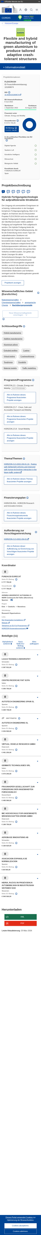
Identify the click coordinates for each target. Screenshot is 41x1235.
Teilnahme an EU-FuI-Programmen (17, 626)
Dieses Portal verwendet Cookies (19, 1217)
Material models (10, 368)
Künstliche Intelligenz (12, 154)
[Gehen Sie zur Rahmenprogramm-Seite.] (20, 32)
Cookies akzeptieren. (20, 1226)
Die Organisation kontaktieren (16, 620)
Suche (31, 9)
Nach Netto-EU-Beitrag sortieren (20, 645)
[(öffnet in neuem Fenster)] (9, 9)
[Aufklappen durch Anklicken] (37, 655)
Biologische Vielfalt (11, 163)
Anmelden (20, 9)
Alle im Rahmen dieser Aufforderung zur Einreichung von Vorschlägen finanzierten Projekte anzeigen (20, 550)
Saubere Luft (9, 150)
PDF (22, 923)
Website (8, 623)
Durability (22, 362)
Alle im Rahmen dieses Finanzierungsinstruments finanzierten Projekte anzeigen (19, 515)
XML (22, 917)
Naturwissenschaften (10, 300)
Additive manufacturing (13, 339)
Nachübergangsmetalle (22, 305)
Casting (26, 350)
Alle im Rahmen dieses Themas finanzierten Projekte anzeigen (20, 480)
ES (13, 191)
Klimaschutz (9, 159)
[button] (25, 9)
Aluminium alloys (11, 345)
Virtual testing (9, 356)
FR (18, 191)
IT (23, 191)
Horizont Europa (11, 23)
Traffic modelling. (29, 368)
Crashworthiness (27, 356)
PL (28, 191)
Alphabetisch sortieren (7, 643)
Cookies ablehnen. (20, 1231)
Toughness (8, 362)
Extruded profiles (10, 350)
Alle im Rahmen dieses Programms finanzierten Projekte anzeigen (16, 397)
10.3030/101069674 (12, 95)
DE (3, 191)
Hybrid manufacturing (12, 333)
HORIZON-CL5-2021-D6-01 (15, 539)
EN (8, 191)
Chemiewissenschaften (11, 303)
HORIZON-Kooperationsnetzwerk (17, 628)
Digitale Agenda (10, 145)
